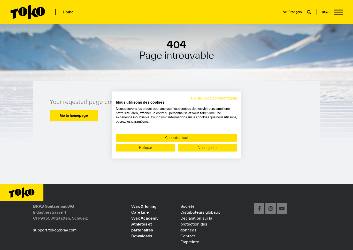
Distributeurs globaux (200, 212)
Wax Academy (144, 218)
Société (187, 206)
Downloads (141, 236)
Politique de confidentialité (214, 98)
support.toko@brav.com (54, 230)
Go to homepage (74, 115)
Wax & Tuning (143, 206)
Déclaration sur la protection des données (196, 224)
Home (68, 12)
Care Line (140, 212)
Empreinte (189, 241)
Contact (187, 236)
